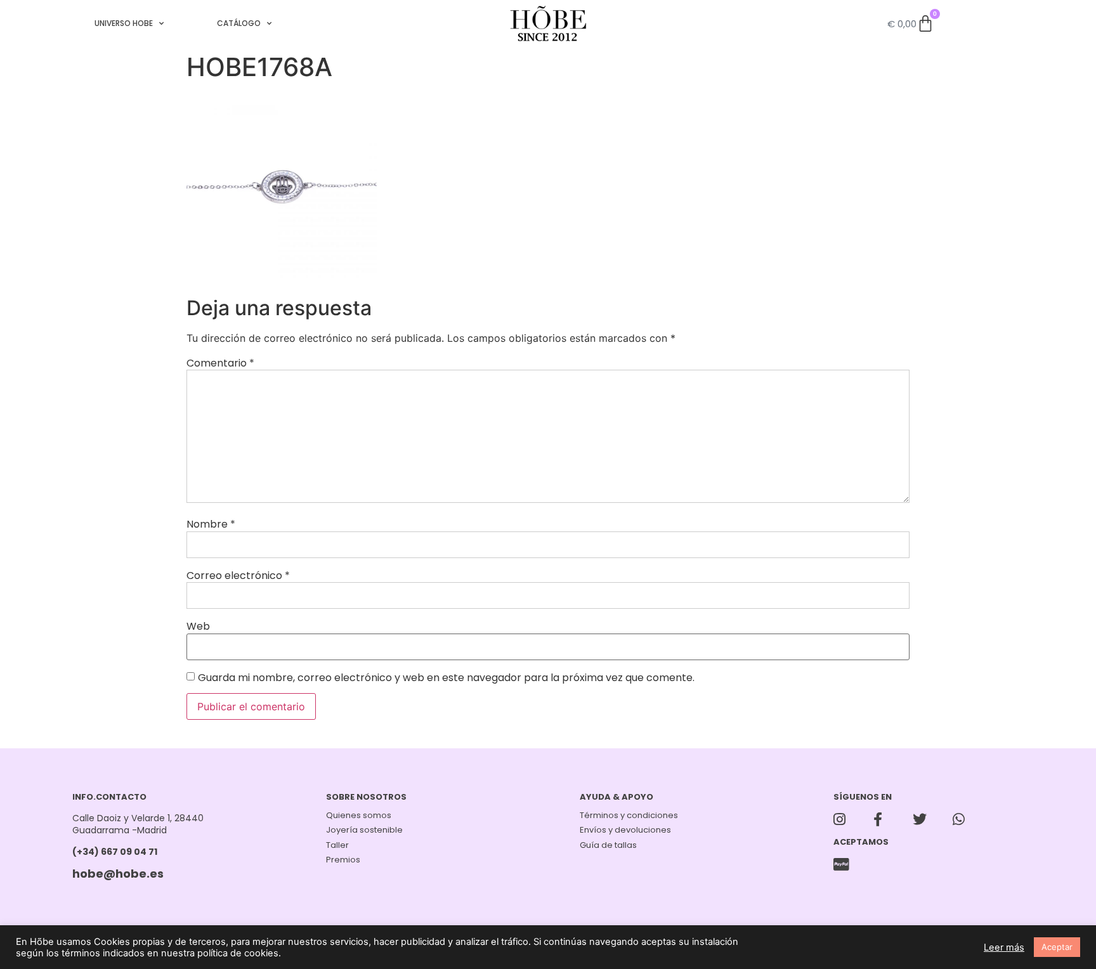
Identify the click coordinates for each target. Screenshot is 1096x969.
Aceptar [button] (1057, 947)
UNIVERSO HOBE (124, 23)
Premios (343, 860)
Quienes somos (358, 815)
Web (198, 626)
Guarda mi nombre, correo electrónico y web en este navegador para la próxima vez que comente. (446, 678)
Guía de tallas (608, 845)
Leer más (1004, 947)
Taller (337, 845)
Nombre (210, 524)
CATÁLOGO (239, 23)
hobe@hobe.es (118, 873)
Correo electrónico (238, 576)
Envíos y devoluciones (625, 830)
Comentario (220, 363)
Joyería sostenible (364, 830)
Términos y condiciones (629, 815)
